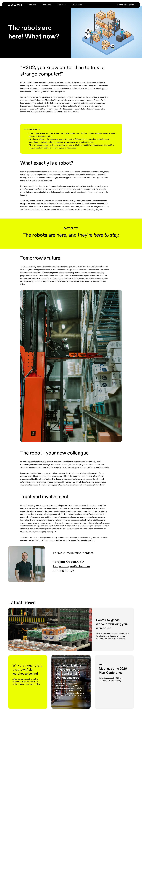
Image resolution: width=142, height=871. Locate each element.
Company (61, 5)
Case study (46, 5)
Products (32, 5)
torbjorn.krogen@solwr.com (71, 566)
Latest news (77, 5)
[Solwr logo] (15, 5)
